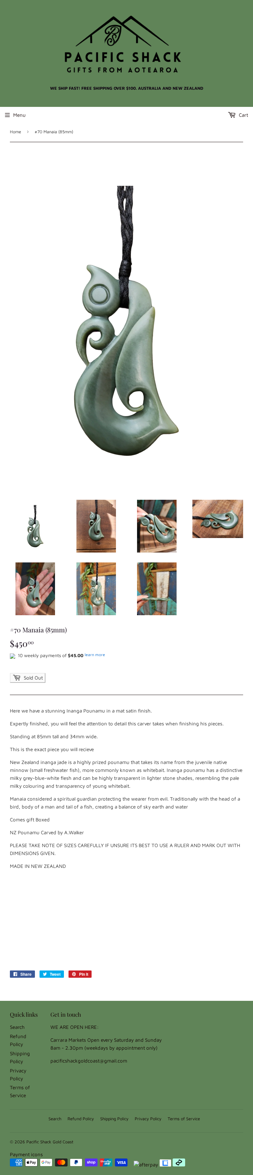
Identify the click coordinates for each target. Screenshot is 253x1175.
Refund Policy (81, 1118)
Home (15, 131)
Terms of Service (184, 1118)
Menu (19, 115)
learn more (95, 654)
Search (17, 1027)
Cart (243, 115)
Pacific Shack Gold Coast (49, 1141)
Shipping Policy (114, 1118)
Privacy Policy (148, 1118)
